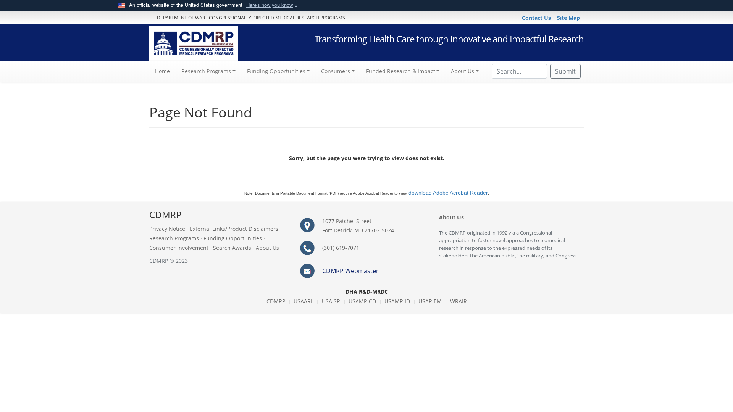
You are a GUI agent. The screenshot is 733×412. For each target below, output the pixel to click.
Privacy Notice (167, 228)
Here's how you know (269, 4)
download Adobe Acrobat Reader (448, 193)
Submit (565, 71)
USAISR (331, 301)
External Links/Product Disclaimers (234, 228)
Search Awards (232, 247)
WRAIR (458, 301)
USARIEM (430, 301)
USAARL (303, 301)
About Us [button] (462, 71)
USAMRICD (362, 301)
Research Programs (174, 238)
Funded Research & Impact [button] (400, 71)
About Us (267, 247)
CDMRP (275, 301)
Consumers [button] (335, 71)
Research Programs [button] (206, 71)
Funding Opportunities (232, 238)
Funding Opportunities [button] (276, 71)
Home (165, 71)
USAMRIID (397, 301)
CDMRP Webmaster (350, 271)
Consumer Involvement (178, 247)
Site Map (568, 17)
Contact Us (537, 17)
